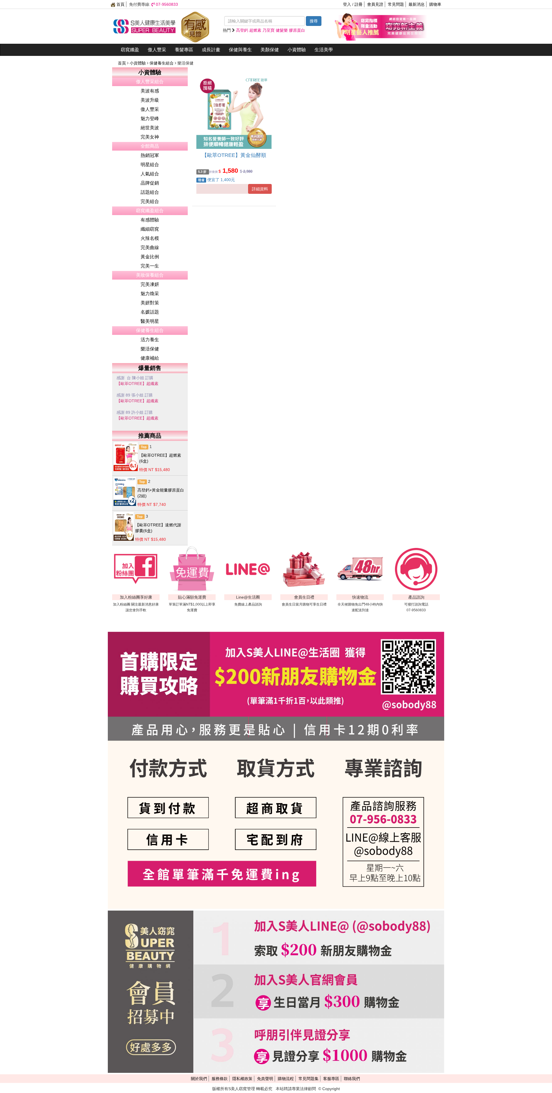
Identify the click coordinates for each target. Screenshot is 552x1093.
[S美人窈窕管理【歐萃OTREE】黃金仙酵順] (234, 111)
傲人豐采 (157, 49)
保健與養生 (240, 49)
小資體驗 (297, 49)
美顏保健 (269, 49)
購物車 (435, 4)
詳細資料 (260, 189)
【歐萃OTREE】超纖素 (137, 384)
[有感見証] (195, 26)
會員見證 (375, 4)
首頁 (119, 4)
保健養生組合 (162, 63)
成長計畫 (211, 49)
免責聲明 (265, 1078)
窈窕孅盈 (130, 49)
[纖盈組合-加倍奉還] (404, 26)
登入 (347, 4)
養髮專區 (184, 49)
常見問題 (396, 4)
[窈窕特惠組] (358, 26)
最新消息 (417, 4)
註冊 (358, 4)
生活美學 (324, 49)
